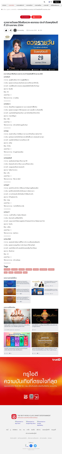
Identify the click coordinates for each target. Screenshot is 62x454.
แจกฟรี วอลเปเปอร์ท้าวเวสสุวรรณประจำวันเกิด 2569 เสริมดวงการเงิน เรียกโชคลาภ (15, 349)
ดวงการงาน (14, 269)
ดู (10, 430)
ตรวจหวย (26, 17)
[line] (26, 445)
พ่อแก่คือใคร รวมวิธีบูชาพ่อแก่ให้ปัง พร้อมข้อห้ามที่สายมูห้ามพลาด (44, 325)
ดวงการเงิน (21, 269)
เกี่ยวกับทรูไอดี (13, 438)
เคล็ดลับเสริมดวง (55, 5)
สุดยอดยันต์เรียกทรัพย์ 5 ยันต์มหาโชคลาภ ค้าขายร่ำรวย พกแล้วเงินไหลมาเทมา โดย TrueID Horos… (44, 349)
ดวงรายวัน (11, 5)
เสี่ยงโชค (11, 272)
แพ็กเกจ (38, 430)
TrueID (4, 2)
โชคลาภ (25, 272)
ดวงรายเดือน (38, 5)
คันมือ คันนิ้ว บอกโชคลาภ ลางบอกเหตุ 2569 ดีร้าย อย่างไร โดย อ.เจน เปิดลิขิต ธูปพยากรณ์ (17, 325)
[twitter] (35, 445)
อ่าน (5, 9)
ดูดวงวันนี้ (37, 17)
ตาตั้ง (28, 430)
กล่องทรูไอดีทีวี (46, 430)
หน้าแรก (4, 5)
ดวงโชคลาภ (51, 269)
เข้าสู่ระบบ (57, 2)
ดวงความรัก (28, 269)
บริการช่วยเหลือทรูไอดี (31, 433)
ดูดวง (8, 9)
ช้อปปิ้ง (33, 430)
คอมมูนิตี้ (53, 430)
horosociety (7, 269)
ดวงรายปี (46, 5)
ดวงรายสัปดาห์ (20, 5)
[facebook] (31, 445)
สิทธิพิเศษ (15, 430)
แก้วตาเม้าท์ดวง (18, 272)
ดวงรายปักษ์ (29, 5)
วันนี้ (7, 430)
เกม (24, 430)
